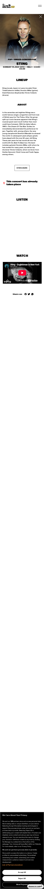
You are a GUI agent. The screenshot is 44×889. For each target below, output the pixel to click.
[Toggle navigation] (40, 6)
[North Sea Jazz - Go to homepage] (8, 6)
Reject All (22, 878)
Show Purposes (22, 885)
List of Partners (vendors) (12, 865)
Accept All (22, 872)
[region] (22, 850)
